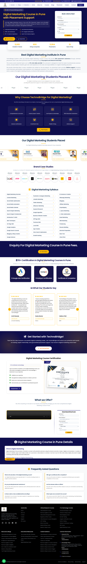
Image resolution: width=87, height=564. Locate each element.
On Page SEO (17, 224)
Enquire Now (22, 38)
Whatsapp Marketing (70, 197)
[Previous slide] (9, 309)
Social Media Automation (17, 204)
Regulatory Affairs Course (45, 516)
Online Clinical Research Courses (47, 536)
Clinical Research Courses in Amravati (48, 534)
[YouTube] (12, 523)
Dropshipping (70, 207)
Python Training (63, 521)
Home (33, 5)
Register (81, 5)
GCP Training (43, 521)
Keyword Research (43, 209)
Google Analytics (17, 227)
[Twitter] (16, 523)
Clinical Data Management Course (47, 514)
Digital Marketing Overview (17, 194)
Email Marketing (70, 217)
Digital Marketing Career (26, 542)
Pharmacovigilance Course (46, 512)
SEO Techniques (17, 220)
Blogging (70, 201)
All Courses (23, 521)
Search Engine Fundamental (17, 214)
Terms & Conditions (62, 561)
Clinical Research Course (45, 510)
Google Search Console (17, 230)
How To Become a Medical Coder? (8, 546)
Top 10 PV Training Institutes (46, 538)
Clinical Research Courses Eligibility (8, 536)
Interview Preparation (70, 230)
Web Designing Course (65, 514)
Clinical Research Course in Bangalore (48, 519)
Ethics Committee (44, 523)
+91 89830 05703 (61, 1)
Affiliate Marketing (70, 204)
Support (84, 561)
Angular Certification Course (66, 519)
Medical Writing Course (45, 525)
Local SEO (43, 225)
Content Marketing (17, 197)
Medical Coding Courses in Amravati (48, 551)
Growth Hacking (43, 235)
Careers (67, 5)
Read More (9, 459)
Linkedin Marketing (43, 199)
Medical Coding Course (45, 527)
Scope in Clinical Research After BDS (9, 538)
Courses (13, 5)
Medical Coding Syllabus (6, 549)
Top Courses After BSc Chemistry (28, 534)
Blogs (19, 5)
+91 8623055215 (65, 549)
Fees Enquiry (44, 129)
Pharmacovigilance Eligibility (7, 544)
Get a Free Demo (10, 38)
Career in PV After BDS (45, 540)
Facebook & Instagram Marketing (43, 196)
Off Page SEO (43, 219)
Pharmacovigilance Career (7, 542)
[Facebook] (5, 1)
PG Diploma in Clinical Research (8, 540)
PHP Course (62, 525)
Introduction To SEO (17, 217)
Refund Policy (78, 561)
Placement (59, 5)
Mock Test (70, 234)
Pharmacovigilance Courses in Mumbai (48, 542)
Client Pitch (70, 237)
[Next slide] (77, 309)
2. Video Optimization (70, 214)
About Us (39, 5)
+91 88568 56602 (43, 1)
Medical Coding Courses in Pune (47, 546)
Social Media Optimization (17, 201)
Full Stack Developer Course (66, 510)
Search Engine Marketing (17, 211)
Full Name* (59, 17)
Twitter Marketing (43, 202)
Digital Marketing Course (65, 527)
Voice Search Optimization (43, 232)
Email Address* (60, 20)
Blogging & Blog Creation (17, 234)
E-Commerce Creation (70, 194)
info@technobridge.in (77, 1)
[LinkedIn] (9, 523)
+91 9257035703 (65, 539)
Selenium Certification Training (66, 523)
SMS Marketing (70, 220)
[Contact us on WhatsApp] (4, 561)
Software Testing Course (65, 512)
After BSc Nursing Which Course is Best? (29, 536)
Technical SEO (43, 222)
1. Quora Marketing (70, 211)
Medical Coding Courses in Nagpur (47, 549)
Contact (73, 5)
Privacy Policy (71, 561)
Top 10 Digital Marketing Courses (8, 551)
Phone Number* (60, 24)
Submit (68, 35)
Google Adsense (17, 237)
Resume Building (70, 227)
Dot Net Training (63, 516)
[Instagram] (6, 523)
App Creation (43, 229)
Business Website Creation (43, 215)
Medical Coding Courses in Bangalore (48, 544)
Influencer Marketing (43, 206)
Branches (26, 5)
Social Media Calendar (17, 207)
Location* (59, 27)
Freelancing (70, 224)
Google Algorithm (43, 212)
